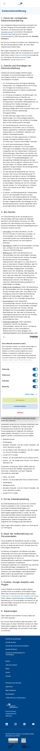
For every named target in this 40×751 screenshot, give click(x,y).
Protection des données (13, 683)
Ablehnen (20, 412)
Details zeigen (29, 394)
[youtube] (33, 724)
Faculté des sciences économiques (17, 646)
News (7, 668)
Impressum (9, 686)
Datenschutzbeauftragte (23, 55)
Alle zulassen (20, 400)
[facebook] (24, 724)
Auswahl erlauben (20, 406)
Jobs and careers (11, 665)
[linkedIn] (7, 724)
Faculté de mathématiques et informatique (15, 653)
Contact (8, 676)
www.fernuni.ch (7, 32)
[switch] (35, 375)
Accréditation (10, 694)
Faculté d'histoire (11, 649)
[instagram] (15, 724)
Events (8, 672)
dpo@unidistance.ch (18, 60)
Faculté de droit (11, 642)
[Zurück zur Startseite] (19, 3)
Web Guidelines (11, 690)
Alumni (8, 661)
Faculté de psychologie (13, 639)
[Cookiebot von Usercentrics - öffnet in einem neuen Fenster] (30, 337)
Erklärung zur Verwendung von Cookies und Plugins (19, 596)
